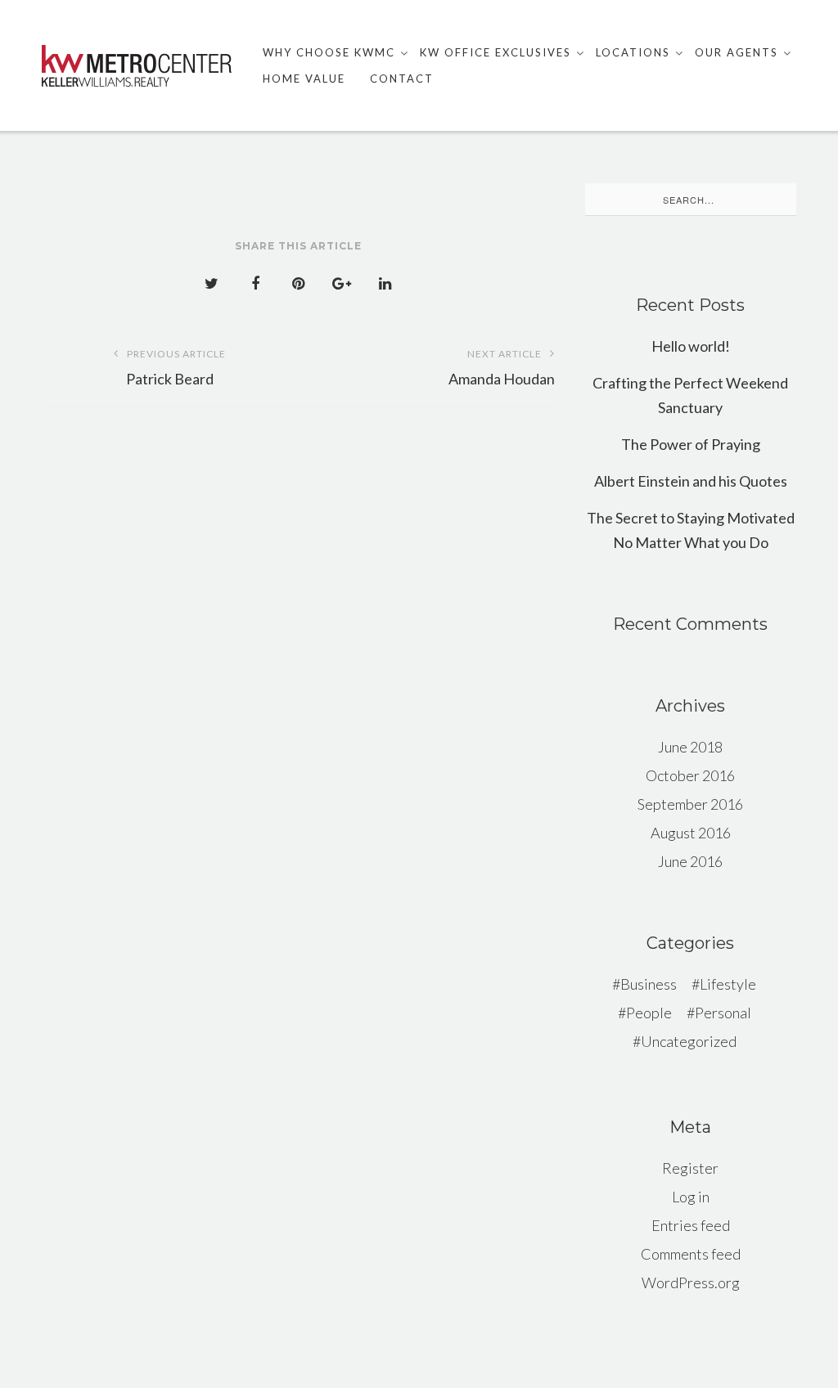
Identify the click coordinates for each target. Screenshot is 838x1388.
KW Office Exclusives (495, 52)
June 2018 (690, 747)
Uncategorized (689, 1041)
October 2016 (690, 775)
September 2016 (690, 804)
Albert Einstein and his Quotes (690, 481)
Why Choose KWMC (329, 52)
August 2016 (691, 833)
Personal (723, 1013)
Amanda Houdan (501, 368)
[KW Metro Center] (137, 66)
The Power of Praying (690, 444)
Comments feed (691, 1254)
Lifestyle (728, 984)
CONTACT (402, 78)
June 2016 (690, 861)
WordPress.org (691, 1282)
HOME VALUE (304, 78)
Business (648, 984)
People (649, 1013)
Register (690, 1168)
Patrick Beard (176, 368)
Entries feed (690, 1225)
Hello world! (690, 346)
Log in (691, 1197)
